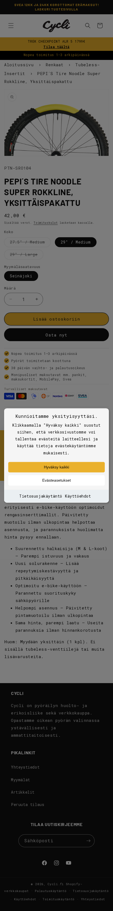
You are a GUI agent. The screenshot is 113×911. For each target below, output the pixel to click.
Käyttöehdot (78, 496)
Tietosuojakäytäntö (40, 496)
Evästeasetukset (56, 480)
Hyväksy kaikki (56, 467)
